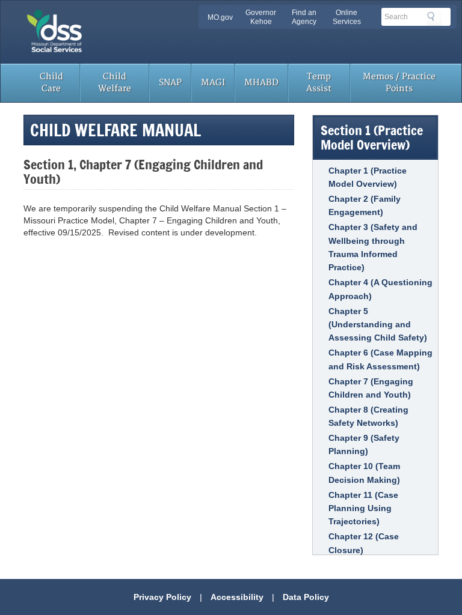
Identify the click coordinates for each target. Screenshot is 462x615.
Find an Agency (304, 17)
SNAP (170, 82)
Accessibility (237, 597)
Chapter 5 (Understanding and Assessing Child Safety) (377, 324)
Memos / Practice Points (399, 82)
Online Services (347, 17)
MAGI (213, 82)
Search (434, 18)
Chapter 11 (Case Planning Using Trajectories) (363, 508)
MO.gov (220, 17)
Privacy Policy (162, 597)
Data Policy (306, 597)
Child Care (51, 82)
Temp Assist (318, 82)
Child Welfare (114, 82)
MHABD (261, 82)
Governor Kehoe (260, 17)
